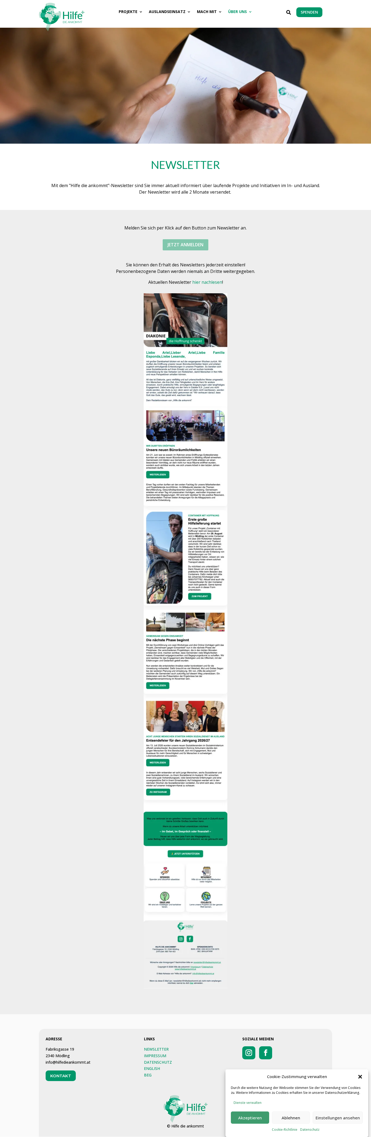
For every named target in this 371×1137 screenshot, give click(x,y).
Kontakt (60, 1075)
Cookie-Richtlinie (284, 1129)
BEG (148, 1075)
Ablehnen (291, 1117)
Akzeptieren (250, 1117)
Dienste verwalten (248, 1102)
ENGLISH (152, 1068)
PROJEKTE (128, 12)
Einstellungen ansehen (338, 1117)
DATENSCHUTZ (158, 1062)
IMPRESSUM (155, 1055)
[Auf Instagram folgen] (248, 1052)
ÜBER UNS (237, 12)
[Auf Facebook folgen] (265, 1052)
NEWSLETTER (156, 1049)
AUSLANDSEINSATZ (167, 12)
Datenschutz (309, 1129)
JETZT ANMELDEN (185, 245)
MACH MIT (207, 12)
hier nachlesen (207, 282)
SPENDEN (309, 12)
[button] (360, 1076)
